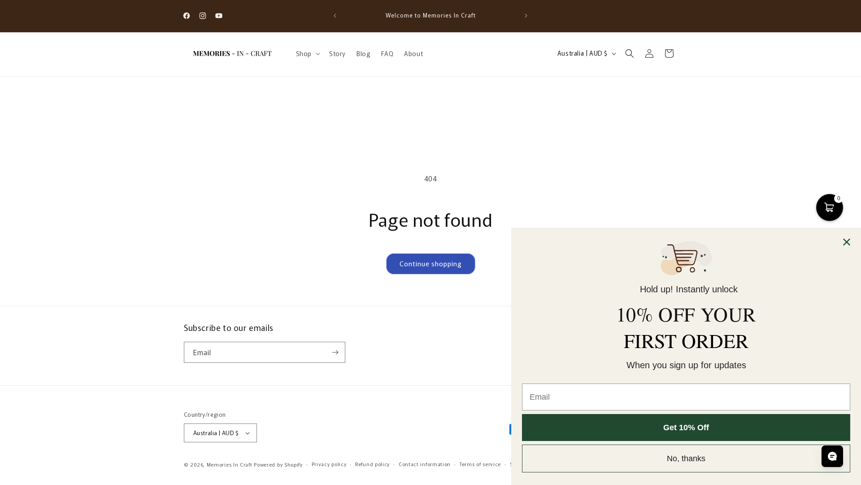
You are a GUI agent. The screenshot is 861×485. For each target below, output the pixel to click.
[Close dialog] (846, 242)
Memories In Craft (229, 464)
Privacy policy (329, 463)
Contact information (425, 463)
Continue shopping (431, 263)
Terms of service (480, 463)
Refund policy (372, 463)
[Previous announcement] (335, 15)
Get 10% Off (686, 427)
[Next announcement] (526, 15)
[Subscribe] (335, 352)
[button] (307, 53)
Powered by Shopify (278, 464)
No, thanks (686, 458)
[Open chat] (832, 456)
